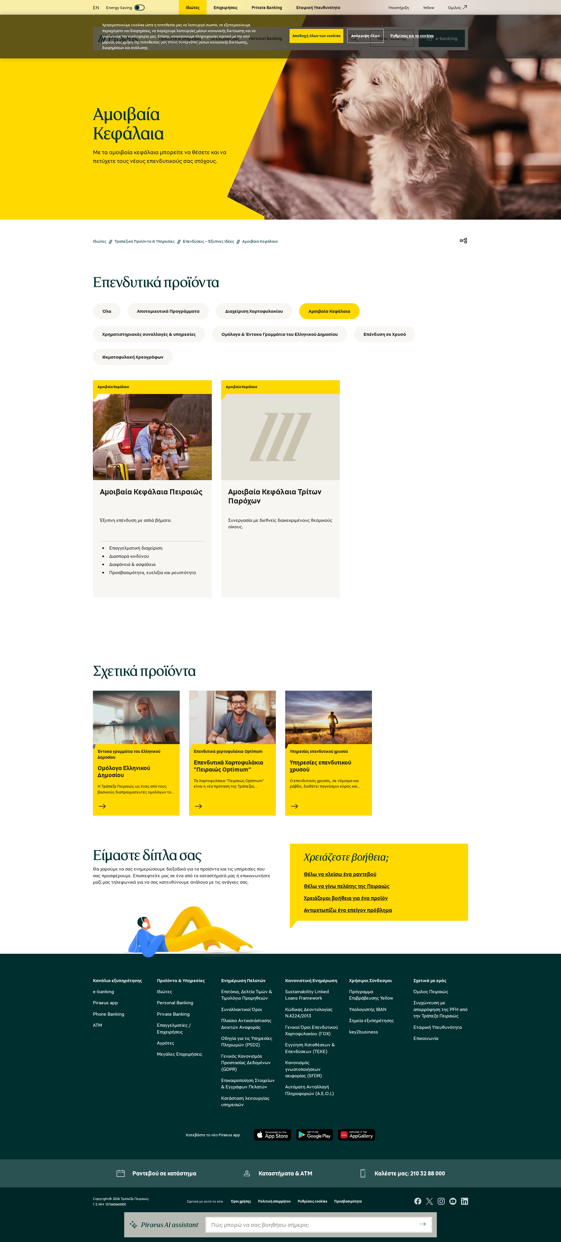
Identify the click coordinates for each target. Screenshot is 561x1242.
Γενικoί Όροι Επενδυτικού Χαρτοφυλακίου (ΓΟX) (311, 1030)
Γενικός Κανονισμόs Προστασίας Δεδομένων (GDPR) (246, 1062)
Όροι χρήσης (241, 1201)
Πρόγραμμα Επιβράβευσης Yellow (371, 994)
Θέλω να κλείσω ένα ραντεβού (340, 874)
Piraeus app (105, 1002)
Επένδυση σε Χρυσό (384, 334)
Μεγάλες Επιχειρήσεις (179, 1054)
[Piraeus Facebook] (417, 1202)
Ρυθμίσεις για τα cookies (412, 35)
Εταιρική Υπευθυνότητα (437, 1027)
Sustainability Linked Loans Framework (307, 994)
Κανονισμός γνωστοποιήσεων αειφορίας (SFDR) (303, 1069)
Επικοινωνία (425, 1038)
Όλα (106, 311)
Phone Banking (108, 1014)
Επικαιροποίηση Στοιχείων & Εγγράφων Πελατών (248, 1083)
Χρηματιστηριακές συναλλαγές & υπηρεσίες (149, 334)
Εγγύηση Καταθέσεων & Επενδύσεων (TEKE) (310, 1047)
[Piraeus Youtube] (452, 1202)
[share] (463, 241)
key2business (363, 1032)
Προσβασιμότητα (348, 1201)
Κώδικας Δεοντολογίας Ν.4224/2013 (309, 1012)
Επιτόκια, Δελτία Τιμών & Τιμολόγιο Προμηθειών (246, 994)
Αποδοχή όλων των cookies (316, 35)
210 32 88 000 (427, 1173)
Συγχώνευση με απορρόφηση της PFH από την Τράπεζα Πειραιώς (440, 1009)
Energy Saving (119, 7)
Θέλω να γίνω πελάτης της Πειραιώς (346, 886)
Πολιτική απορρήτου (274, 1201)
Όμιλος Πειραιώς (430, 991)
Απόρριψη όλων (365, 35)
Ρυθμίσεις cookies (312, 1201)
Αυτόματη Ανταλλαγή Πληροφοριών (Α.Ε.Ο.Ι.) (309, 1089)
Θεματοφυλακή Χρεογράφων (132, 357)
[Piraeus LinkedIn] (464, 1202)
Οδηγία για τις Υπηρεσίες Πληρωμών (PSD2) (246, 1041)
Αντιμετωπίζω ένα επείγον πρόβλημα (348, 909)
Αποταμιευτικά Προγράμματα (168, 311)
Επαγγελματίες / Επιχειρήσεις (174, 1028)
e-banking (103, 991)
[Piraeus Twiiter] (429, 1202)
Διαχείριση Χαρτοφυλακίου (254, 311)
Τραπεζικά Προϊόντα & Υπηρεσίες (145, 241)
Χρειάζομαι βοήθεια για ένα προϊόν (346, 897)
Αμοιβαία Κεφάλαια (329, 311)
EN (96, 7)
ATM (97, 1025)
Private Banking (173, 1014)
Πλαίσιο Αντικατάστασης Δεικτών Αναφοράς (246, 1023)
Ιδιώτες (99, 241)
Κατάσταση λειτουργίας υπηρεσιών (245, 1101)
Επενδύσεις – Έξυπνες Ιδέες (208, 241)
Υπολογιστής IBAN (367, 1009)
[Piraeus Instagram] (441, 1202)
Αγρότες (165, 1043)
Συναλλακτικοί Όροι (241, 1009)
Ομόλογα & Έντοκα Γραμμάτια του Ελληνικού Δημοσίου (279, 334)
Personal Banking (175, 1002)
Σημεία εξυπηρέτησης (371, 1020)
